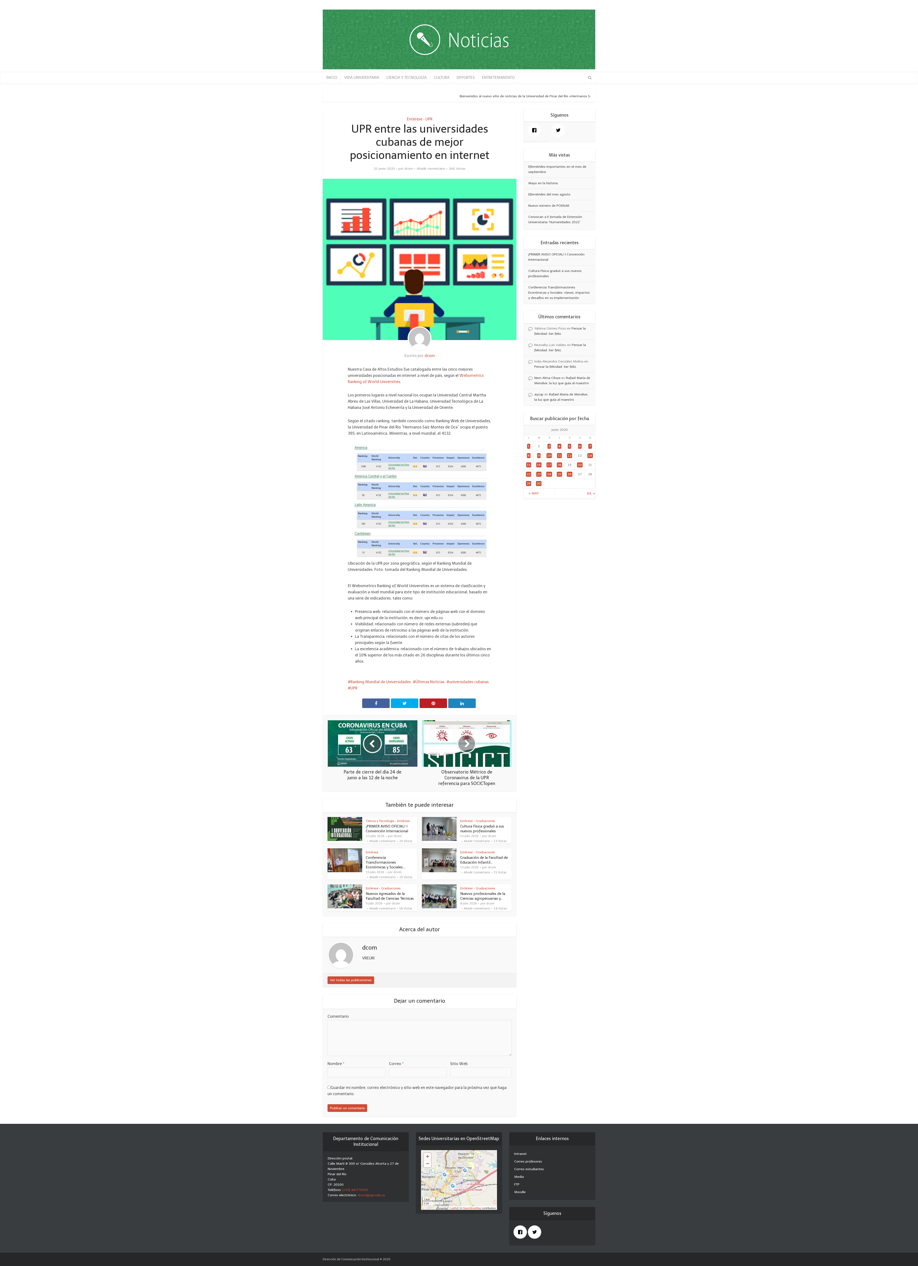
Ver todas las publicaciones (351, 980)
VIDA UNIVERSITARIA (361, 77)
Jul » (591, 493)
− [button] (427, 1164)
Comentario (338, 1016)
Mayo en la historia (543, 183)
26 (570, 474)
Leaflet (454, 1208)
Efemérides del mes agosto (549, 194)
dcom (408, 169)
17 (549, 465)
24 (549, 474)
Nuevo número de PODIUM (548, 206)
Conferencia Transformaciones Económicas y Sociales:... (385, 862)
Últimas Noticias (429, 682)
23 (539, 474)
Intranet (520, 1154)
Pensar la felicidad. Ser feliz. (555, 367)
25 (559, 474)
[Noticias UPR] (459, 39)
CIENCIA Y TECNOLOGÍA (406, 77)
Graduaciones (485, 821)
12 (569, 456)
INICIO (331, 77)
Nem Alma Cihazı (547, 378)
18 (559, 465)
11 (559, 456)
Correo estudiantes (529, 1169)
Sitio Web (459, 1063)
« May (534, 493)
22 (528, 474)
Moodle (520, 1192)
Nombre (336, 1063)
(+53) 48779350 (355, 1190)
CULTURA (441, 77)
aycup (538, 394)
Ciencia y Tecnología (380, 821)
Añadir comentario (431, 169)
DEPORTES (466, 77)
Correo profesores (528, 1161)
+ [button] (427, 1156)
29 (528, 484)
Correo (396, 1063)
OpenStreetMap (472, 1208)
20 (580, 465)
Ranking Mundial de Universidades (380, 682)
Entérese (414, 119)
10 (549, 456)
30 (539, 484)
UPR (429, 119)
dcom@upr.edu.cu (371, 1195)
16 (539, 465)
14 (590, 456)
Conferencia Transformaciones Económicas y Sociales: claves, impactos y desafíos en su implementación (559, 292)
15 (528, 465)
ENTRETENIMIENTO (498, 77)
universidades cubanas (469, 682)
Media (519, 1177)
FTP (516, 1184)
